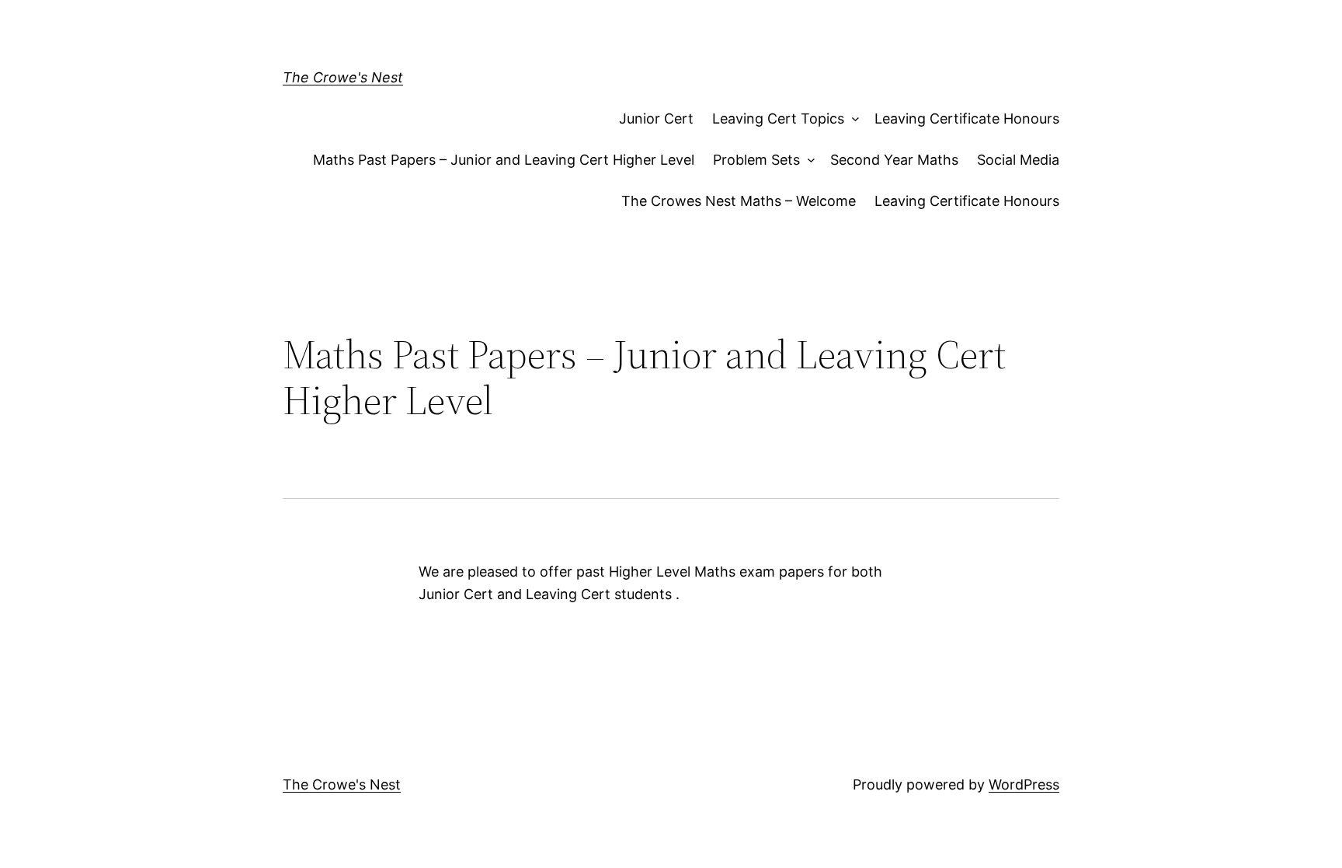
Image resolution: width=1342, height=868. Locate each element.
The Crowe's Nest (343, 77)
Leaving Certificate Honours (966, 118)
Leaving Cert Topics (778, 118)
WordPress (1024, 784)
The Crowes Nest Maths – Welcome (738, 201)
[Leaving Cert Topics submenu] (851, 119)
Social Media (1018, 160)
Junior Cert (656, 118)
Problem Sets (756, 160)
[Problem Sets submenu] (807, 160)
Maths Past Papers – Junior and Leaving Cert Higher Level (503, 160)
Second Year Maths (894, 160)
